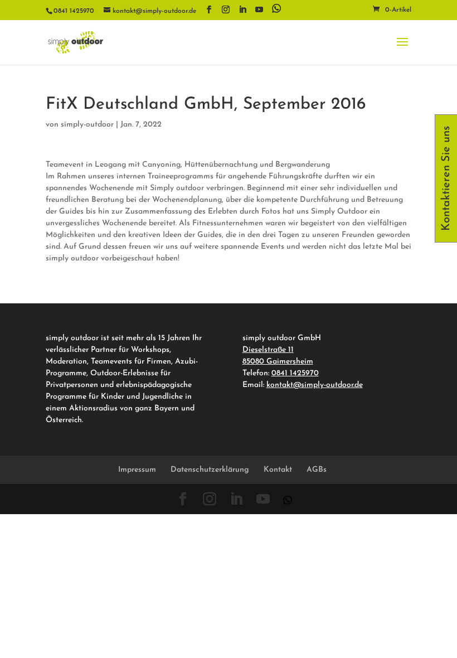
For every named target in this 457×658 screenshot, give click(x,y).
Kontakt (278, 470)
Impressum (137, 470)
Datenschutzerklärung (210, 470)
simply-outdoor (87, 124)
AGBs (317, 470)
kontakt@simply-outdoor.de (314, 385)
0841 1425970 (295, 373)
